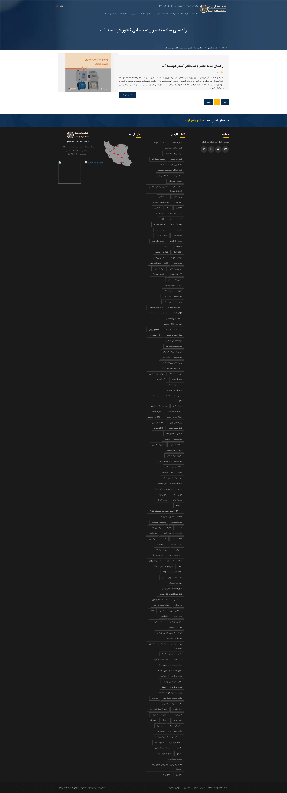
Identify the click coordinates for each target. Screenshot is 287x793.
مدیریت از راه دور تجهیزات (158, 312)
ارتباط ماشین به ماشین (174, 318)
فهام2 (169, 527)
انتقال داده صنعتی (161, 252)
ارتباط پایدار (178, 252)
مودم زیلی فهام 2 (156, 527)
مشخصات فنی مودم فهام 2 (172, 533)
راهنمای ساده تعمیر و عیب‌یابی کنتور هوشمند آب (192, 66)
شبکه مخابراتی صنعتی (174, 340)
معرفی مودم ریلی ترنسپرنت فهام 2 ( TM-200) (166, 511)
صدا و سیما (178, 616)
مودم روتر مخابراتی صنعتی (163, 488)
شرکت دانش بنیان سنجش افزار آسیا (169, 632)
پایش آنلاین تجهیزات (174, 450)
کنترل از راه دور (158, 257)
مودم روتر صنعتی (176, 268)
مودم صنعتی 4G (159, 274)
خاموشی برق (159, 742)
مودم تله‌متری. (159, 268)
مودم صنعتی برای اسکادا (173, 439)
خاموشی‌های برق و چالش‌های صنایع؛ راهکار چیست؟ (166, 767)
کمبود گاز (165, 720)
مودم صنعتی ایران (158, 422)
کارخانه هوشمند (159, 224)
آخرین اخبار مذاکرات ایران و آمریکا (170, 670)
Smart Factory (176, 224)
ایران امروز (164, 616)
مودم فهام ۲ (178, 549)
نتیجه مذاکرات (177, 676)
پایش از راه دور (161, 229)
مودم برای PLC (154, 329)
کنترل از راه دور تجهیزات (173, 285)
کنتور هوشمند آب (158, 555)
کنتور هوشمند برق (176, 555)
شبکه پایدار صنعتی (175, 428)
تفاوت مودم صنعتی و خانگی (172, 368)
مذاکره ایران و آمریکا (161, 659)
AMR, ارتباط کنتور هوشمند (172, 571)
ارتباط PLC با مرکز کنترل (173, 329)
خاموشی (179, 747)
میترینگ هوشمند (162, 549)
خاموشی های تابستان (163, 747)
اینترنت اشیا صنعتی (175, 213)
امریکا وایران (177, 659)
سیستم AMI (177, 175)
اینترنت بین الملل (176, 544)
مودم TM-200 (177, 538)
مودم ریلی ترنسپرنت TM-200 (171, 516)
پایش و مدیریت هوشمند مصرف (170, 692)
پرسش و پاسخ (111, 14)
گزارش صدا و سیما (157, 621)
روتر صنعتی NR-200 (174, 390)
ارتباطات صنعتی (161, 235)
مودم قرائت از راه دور (174, 638)
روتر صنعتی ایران (176, 422)
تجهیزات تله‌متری (158, 444)
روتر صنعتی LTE (176, 274)
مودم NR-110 (161, 379)
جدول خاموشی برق (164, 753)
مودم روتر (162, 494)
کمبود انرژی (178, 720)
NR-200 (179, 246)
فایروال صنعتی (156, 411)
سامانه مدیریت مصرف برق (173, 698)
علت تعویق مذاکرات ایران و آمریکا (170, 665)
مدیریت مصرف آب (158, 159)
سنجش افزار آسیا (176, 621)
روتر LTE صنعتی (176, 241)
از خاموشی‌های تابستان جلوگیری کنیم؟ (168, 736)
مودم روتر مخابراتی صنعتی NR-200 (169, 483)
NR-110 (167, 246)
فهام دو (179, 527)
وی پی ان (178, 605)
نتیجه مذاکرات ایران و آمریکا (172, 687)
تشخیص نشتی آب (175, 181)
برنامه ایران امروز (176, 610)
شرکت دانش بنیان (175, 627)
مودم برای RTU (155, 335)
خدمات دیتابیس (161, 14)
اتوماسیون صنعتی (176, 218)
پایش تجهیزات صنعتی (174, 335)
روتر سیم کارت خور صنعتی (173, 301)
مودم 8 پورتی (177, 500)
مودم (180, 488)
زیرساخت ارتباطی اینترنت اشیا (171, 472)
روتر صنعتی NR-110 (175, 384)
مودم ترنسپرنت (176, 522)
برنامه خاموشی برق (175, 742)
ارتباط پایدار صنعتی (175, 307)
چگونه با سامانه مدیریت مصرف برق (170, 731)
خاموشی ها (166, 774)
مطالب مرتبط (127, 94)
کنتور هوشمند (177, 714)
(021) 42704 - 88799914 (185, 6)
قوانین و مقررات (174, 787)
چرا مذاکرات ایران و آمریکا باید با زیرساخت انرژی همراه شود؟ (165, 646)
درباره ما (184, 14)
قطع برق (179, 774)
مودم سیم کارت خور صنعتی (172, 296)
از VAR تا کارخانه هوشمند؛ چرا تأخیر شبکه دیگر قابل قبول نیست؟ (165, 189)
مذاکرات (163, 676)
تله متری (159, 213)
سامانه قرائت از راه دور (160, 599)
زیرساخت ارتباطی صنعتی (173, 324)
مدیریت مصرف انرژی (159, 714)
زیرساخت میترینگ (175, 583)
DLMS (163, 538)
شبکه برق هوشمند (175, 257)
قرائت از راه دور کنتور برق (159, 263)
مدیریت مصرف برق (175, 759)
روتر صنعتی (178, 196)
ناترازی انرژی (177, 709)
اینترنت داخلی (160, 544)
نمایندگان (123, 14)
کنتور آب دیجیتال (176, 142)
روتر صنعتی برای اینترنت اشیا (171, 362)
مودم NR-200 (177, 379)
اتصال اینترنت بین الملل (161, 605)
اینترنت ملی (178, 599)
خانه (192, 14)
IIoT (162, 218)
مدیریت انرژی (177, 229)
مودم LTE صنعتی (158, 241)
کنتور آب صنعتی (176, 159)
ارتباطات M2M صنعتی (174, 433)
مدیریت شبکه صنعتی (174, 455)
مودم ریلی (152, 538)
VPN (152, 610)
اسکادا (168, 207)
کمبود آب (153, 720)
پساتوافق (155, 698)
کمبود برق (160, 725)
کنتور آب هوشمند (158, 142)
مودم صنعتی (163, 196)
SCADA (179, 207)
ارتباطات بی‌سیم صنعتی (174, 466)
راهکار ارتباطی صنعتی (174, 417)
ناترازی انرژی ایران (175, 725)
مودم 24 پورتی (176, 494)
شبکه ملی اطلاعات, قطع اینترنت (170, 594)
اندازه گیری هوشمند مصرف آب (171, 164)
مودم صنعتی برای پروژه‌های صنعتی (169, 461)
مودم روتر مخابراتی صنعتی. (172, 477)
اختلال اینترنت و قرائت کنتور (172, 577)
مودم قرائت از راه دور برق (158, 709)
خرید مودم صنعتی (175, 373)
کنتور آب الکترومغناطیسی (173, 148)
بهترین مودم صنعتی (156, 373)
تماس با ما (134, 14)
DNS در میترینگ (155, 560)
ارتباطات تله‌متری (176, 444)
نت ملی (162, 610)
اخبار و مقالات (146, 14)
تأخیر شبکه (178, 202)
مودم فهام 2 (152, 533)
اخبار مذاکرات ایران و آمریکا (172, 681)
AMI (180, 566)
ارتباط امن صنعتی (154, 417)
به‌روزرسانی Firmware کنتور (172, 588)
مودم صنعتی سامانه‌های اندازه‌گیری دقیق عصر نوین (165, 398)
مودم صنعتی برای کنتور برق (172, 357)
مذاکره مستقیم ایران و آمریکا (172, 653)
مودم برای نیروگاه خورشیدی (172, 351)
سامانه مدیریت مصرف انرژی (172, 703)
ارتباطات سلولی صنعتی (159, 406)
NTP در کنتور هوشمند (174, 560)
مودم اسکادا (178, 263)
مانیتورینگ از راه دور (175, 279)
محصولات (175, 14)
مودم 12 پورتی (162, 500)
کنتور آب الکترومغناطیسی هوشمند (170, 170)
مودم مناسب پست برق (174, 346)
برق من (179, 753)
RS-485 (179, 505)
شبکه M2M (178, 312)
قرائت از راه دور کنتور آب (173, 153)
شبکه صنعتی (177, 235)
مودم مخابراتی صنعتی (161, 202)
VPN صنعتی (177, 406)
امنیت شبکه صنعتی (156, 307)
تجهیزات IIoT (158, 428)
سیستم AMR (163, 175)
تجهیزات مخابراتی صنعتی (173, 290)
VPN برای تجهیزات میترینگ (163, 566)
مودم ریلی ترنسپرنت (159, 522)
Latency (157, 207)
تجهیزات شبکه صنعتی (174, 411)
